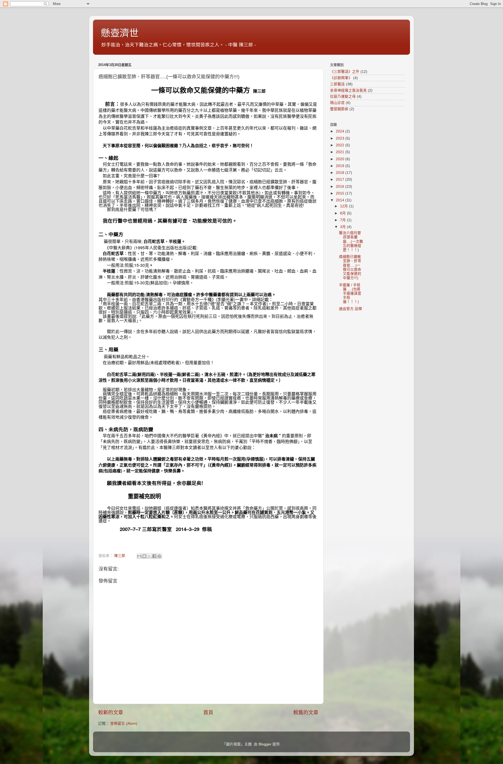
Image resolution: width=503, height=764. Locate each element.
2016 (340, 187)
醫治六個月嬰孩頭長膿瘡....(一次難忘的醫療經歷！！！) (351, 241)
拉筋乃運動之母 (343, 96)
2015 (340, 193)
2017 (340, 179)
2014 (340, 200)
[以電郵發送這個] (139, 556)
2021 (340, 152)
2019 (340, 166)
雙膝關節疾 (339, 109)
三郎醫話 (337, 84)
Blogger (265, 744)
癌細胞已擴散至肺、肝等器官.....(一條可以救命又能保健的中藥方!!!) (350, 267)
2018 (340, 173)
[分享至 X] (149, 556)
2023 (340, 138)
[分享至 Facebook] (154, 556)
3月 (343, 227)
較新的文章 (110, 712)
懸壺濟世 (120, 33)
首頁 (208, 712)
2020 (340, 159)
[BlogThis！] (144, 556)
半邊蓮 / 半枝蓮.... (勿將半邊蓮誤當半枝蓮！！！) (350, 293)
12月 (344, 206)
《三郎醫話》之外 (344, 72)
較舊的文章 (305, 712)
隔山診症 (337, 103)
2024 (340, 131)
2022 (340, 145)
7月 (343, 220)
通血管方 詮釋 (350, 309)
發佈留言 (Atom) (123, 724)
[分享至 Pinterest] (159, 556)
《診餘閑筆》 (341, 78)
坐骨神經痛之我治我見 (348, 90)
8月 (343, 213)
